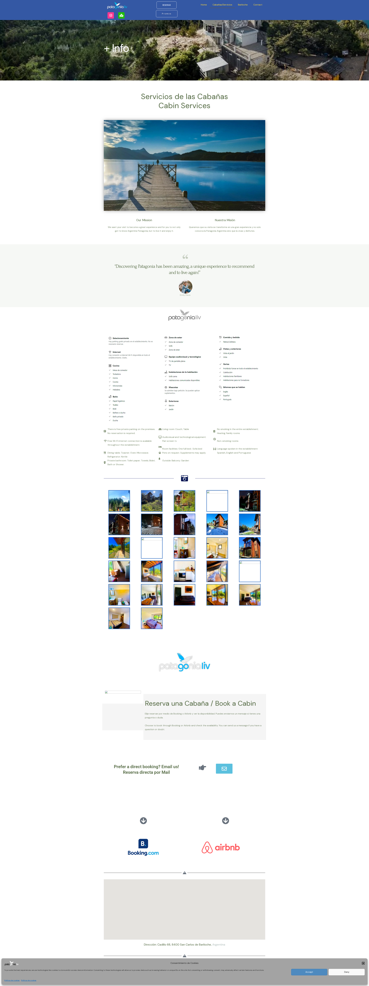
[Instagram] (111, 15)
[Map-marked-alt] (121, 15)
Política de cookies (12, 980)
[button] (363, 963)
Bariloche (243, 4)
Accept (309, 972)
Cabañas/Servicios (222, 4)
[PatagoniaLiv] (11, 963)
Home (204, 4)
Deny (346, 972)
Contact (257, 4)
